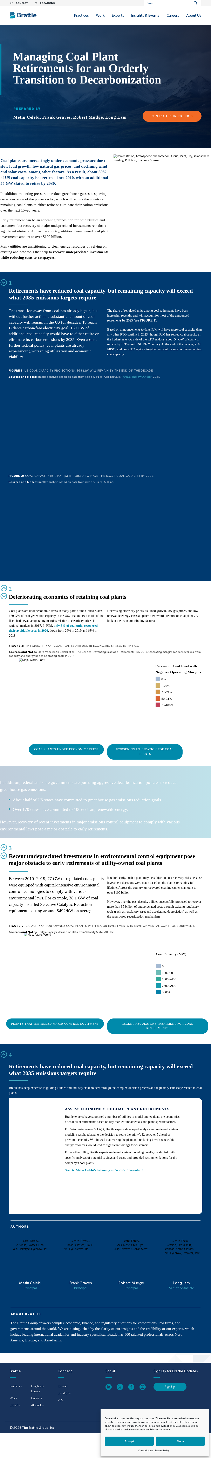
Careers (36, 1398)
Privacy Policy (162, 1450)
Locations (64, 1393)
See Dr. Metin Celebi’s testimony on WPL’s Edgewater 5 (104, 1170)
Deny (180, 1441)
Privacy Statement (160, 1429)
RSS (60, 1400)
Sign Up (170, 1387)
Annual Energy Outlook (137, 376)
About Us (37, 1405)
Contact (63, 1386)
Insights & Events (37, 1388)
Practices (16, 1386)
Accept (129, 1441)
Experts (15, 1405)
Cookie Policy (145, 1450)
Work (13, 1398)
